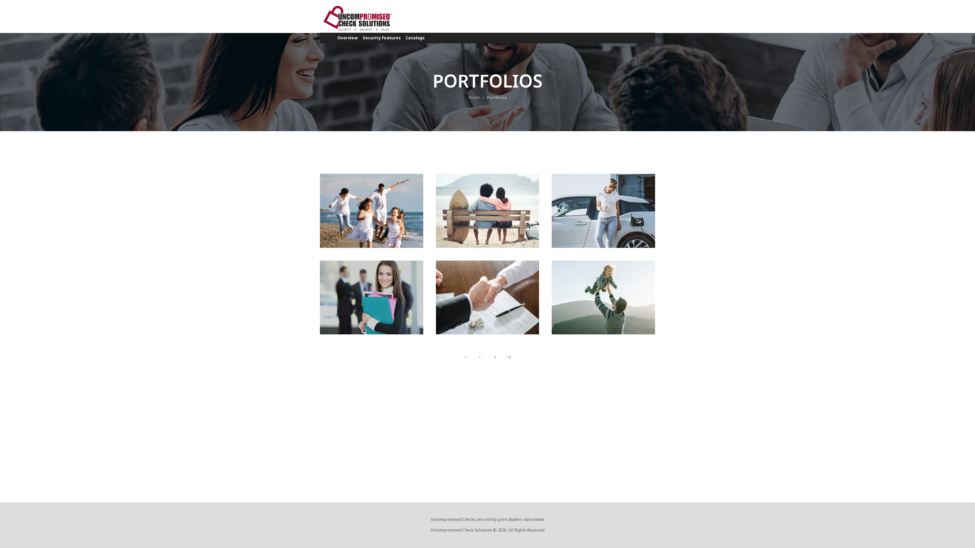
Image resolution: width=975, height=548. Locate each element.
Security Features (382, 38)
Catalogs (415, 38)
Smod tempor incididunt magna (487, 308)
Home (474, 97)
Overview (347, 38)
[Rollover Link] (371, 211)
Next (509, 357)
